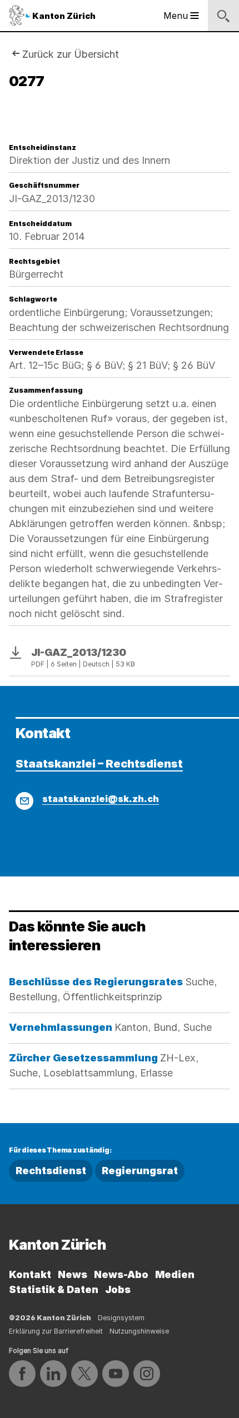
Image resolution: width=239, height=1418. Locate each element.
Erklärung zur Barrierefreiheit (56, 1331)
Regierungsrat (140, 1170)
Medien (175, 1274)
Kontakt (30, 1274)
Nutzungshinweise (139, 1331)
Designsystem (121, 1318)
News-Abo (121, 1274)
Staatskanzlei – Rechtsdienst (99, 763)
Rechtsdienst (51, 1170)
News (72, 1274)
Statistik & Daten (53, 1289)
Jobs (118, 1289)
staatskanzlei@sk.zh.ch (100, 798)
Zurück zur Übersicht (70, 54)
